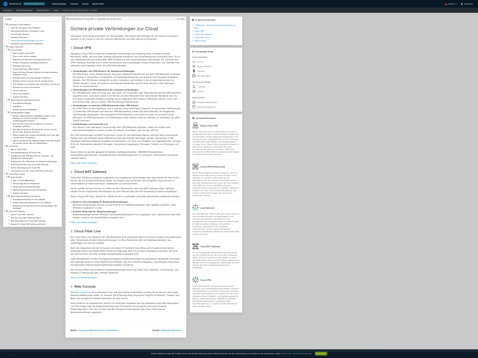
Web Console (81, 292)
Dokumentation (43, 10)
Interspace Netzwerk (171, 330)
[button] (5, 24)
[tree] (32, 124)
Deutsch (451, 4)
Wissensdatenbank (34, 3)
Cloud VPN (198, 31)
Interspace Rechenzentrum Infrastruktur (98, 330)
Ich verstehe (321, 354)
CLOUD (8, 19)
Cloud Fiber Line (200, 37)
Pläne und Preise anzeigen (83, 163)
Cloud (56, 10)
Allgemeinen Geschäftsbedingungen (296, 353)
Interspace (7, 10)
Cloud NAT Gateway (202, 34)
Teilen (182, 19)
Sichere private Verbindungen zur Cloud (79, 10)
